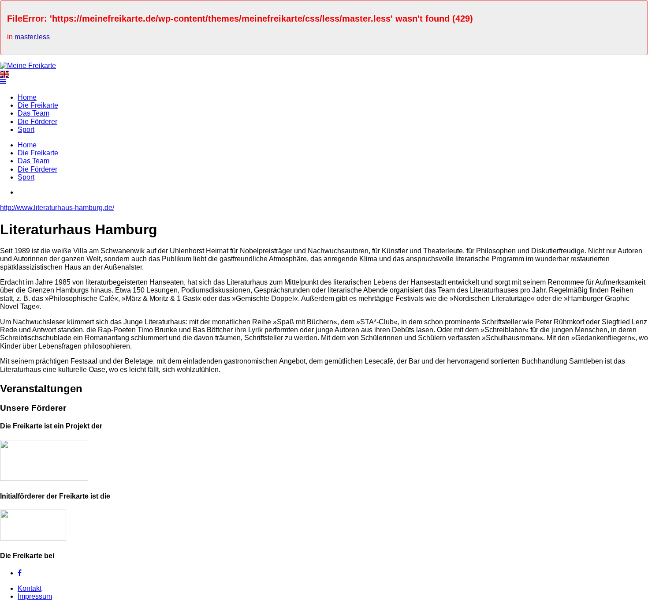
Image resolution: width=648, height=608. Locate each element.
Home (27, 97)
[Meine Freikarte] (28, 65)
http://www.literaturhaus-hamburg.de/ (57, 207)
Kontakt (29, 588)
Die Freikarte (38, 105)
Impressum (35, 596)
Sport (26, 129)
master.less (32, 37)
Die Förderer (37, 121)
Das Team (33, 113)
